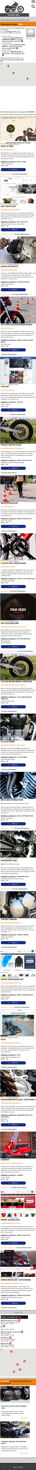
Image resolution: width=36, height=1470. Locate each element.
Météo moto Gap (29, 37)
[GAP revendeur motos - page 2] (21, 1312)
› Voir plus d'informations (20, 174)
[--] (33, 6)
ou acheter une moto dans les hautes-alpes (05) (12, 59)
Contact (15, 1467)
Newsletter (20, 1467)
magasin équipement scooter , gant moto (12, 40)
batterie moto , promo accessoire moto (13, 53)
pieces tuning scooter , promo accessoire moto (12, 47)
